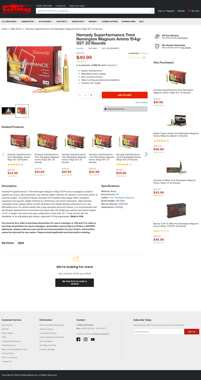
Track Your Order (77, 6)
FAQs (4, 337)
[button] (8, 111)
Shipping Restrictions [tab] (115, 109)
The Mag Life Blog (47, 345)
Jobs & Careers (46, 329)
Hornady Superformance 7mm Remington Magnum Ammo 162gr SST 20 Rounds (47, 158)
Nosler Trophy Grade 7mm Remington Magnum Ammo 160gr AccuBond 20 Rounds (176, 134)
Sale (141, 21)
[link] (136, 57)
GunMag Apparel (110, 21)
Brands (92, 21)
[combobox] (95, 11)
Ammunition (27, 21)
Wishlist (181, 11)
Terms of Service (9, 357)
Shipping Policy (9, 345)
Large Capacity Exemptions (51, 337)
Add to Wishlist (141, 102)
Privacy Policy (8, 353)
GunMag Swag (129, 21)
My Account (7, 325)
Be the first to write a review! (75, 282)
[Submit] (151, 10)
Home (4, 29)
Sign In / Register (166, 11)
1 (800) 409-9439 (44, 6)
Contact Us (60, 6)
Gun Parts (61, 21)
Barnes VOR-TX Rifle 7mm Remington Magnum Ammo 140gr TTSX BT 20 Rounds (175, 224)
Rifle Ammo (16, 29)
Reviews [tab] (8, 243)
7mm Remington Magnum (122, 197)
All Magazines (9, 21)
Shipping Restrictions (11, 341)
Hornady (80, 48)
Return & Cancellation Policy (14, 349)
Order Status (7, 333)
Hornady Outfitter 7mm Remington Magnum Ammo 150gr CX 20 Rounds (174, 181)
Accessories (45, 21)
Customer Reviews (48, 333)
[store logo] (17, 9)
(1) (130, 165)
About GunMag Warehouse (51, 325)
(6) (22, 165)
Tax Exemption (46, 341)
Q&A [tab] (21, 243)
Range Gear (77, 21)
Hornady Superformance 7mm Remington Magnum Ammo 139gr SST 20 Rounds (74, 158)
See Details (182, 38)
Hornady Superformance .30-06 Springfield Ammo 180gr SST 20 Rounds (128, 157)
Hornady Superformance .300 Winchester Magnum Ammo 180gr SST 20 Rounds (101, 158)
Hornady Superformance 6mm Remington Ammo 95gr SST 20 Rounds (19, 157)
